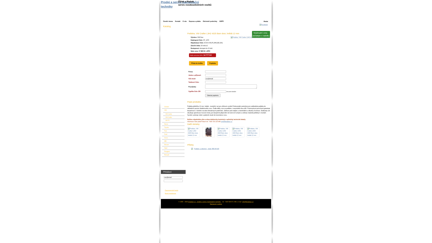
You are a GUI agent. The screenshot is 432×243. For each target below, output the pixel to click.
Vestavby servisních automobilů (173, 99)
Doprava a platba (195, 21)
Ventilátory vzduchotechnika (172, 162)
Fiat (165, 131)
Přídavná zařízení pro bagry (172, 64)
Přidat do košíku (197, 63)
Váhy (164, 96)
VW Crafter (168, 117)
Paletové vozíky (168, 75)
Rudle (165, 92)
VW (165, 110)
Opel (165, 148)
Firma (190, 72)
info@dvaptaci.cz (248, 202)
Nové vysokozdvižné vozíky (172, 33)
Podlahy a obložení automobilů (173, 103)
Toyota (166, 127)
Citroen (166, 107)
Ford (165, 134)
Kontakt (177, 21)
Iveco (166, 138)
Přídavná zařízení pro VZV (172, 47)
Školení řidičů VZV (169, 166)
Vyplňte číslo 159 (194, 91)
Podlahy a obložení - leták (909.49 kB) (206, 149)
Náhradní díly (167, 71)
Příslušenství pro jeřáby (171, 61)
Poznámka (192, 87)
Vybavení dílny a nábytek (171, 159)
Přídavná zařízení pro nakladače (173, 54)
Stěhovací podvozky (170, 89)
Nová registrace (170, 193)
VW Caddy (168, 114)
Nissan (166, 144)
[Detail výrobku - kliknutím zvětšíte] (250, 37)
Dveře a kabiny (168, 50)
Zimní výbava (167, 29)
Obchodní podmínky (210, 21)
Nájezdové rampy (168, 68)
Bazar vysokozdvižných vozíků (173, 40)
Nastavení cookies (216, 204)
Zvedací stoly (167, 78)
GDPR (221, 21)
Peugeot (167, 151)
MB (165, 141)
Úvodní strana (168, 21)
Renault (166, 155)
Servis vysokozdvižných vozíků (173, 43)
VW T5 (167, 120)
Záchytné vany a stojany (171, 85)
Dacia (166, 124)
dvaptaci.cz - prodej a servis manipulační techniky (204, 202)
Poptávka (212, 63)
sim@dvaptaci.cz (226, 121)
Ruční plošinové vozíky (170, 82)
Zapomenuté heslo (171, 190)
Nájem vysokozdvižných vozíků (173, 36)
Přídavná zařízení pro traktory (173, 57)
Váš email (191, 79)
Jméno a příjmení (194, 75)
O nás (185, 21)
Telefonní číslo (193, 82)
